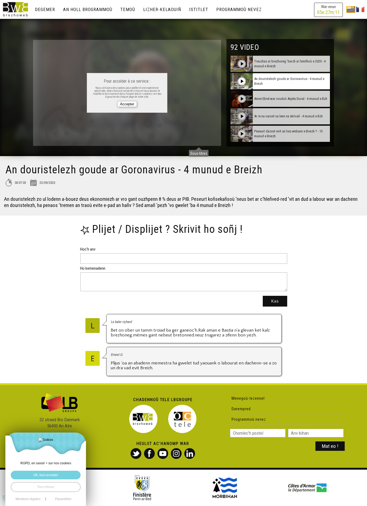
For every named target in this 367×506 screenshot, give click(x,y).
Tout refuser (45, 487)
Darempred (241, 408)
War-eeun (328, 9)
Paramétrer (63, 499)
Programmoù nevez (239, 9)
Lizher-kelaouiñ (162, 9)
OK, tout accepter (45, 475)
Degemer (45, 9)
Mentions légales (28, 499)
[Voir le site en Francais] (360, 9)
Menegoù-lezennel (248, 398)
